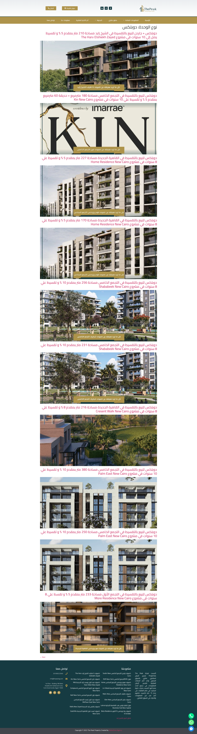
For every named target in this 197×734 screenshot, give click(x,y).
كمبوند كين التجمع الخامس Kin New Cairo (85, 679)
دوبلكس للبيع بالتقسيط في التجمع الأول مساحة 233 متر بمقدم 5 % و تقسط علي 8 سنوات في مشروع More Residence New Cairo (101, 596)
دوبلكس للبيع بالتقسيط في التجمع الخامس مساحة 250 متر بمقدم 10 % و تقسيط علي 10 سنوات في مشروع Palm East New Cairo (99, 534)
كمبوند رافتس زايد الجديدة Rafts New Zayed (85, 706)
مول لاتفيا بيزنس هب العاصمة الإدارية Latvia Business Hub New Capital (116, 706)
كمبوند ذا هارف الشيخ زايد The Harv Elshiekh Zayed (87, 674)
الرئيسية (147, 20)
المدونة (99, 20)
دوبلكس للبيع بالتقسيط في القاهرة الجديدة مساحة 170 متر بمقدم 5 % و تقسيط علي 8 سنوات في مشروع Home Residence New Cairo (99, 222)
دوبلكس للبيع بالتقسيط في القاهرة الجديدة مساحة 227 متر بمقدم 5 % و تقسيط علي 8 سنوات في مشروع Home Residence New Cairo (99, 160)
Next (42, 657)
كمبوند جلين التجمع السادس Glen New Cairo (117, 701)
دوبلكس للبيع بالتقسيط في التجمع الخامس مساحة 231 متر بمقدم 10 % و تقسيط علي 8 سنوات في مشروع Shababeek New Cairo (99, 347)
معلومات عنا (65, 20)
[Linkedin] (50, 692)
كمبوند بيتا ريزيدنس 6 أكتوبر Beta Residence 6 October (116, 712)
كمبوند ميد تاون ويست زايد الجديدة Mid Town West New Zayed (86, 683)
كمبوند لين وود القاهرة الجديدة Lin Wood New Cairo (117, 689)
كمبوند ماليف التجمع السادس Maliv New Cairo (117, 695)
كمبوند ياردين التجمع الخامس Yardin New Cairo (117, 674)
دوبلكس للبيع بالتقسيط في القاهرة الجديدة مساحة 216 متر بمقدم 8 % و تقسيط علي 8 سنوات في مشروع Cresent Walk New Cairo (99, 409)
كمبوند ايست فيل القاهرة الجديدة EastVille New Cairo (85, 712)
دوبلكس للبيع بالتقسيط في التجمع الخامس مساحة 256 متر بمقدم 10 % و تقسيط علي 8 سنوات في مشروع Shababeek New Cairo (99, 284)
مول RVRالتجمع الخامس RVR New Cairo (117, 679)
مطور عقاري (113, 20)
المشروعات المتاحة (132, 20)
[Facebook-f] (110, 8)
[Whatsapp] (191, 722)
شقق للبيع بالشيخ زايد (123, 718)
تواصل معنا (51, 20)
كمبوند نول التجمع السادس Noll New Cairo (85, 695)
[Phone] (191, 716)
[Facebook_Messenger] (191, 728)
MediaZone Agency (115, 730)
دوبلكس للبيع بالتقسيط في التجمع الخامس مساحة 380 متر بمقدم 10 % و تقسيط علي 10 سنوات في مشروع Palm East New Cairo (99, 471)
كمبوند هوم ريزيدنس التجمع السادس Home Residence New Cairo (116, 683)
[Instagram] (106, 8)
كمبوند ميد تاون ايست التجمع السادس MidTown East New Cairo (87, 701)
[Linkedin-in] (102, 8)
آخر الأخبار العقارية (82, 20)
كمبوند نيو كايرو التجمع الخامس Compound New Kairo (85, 689)
